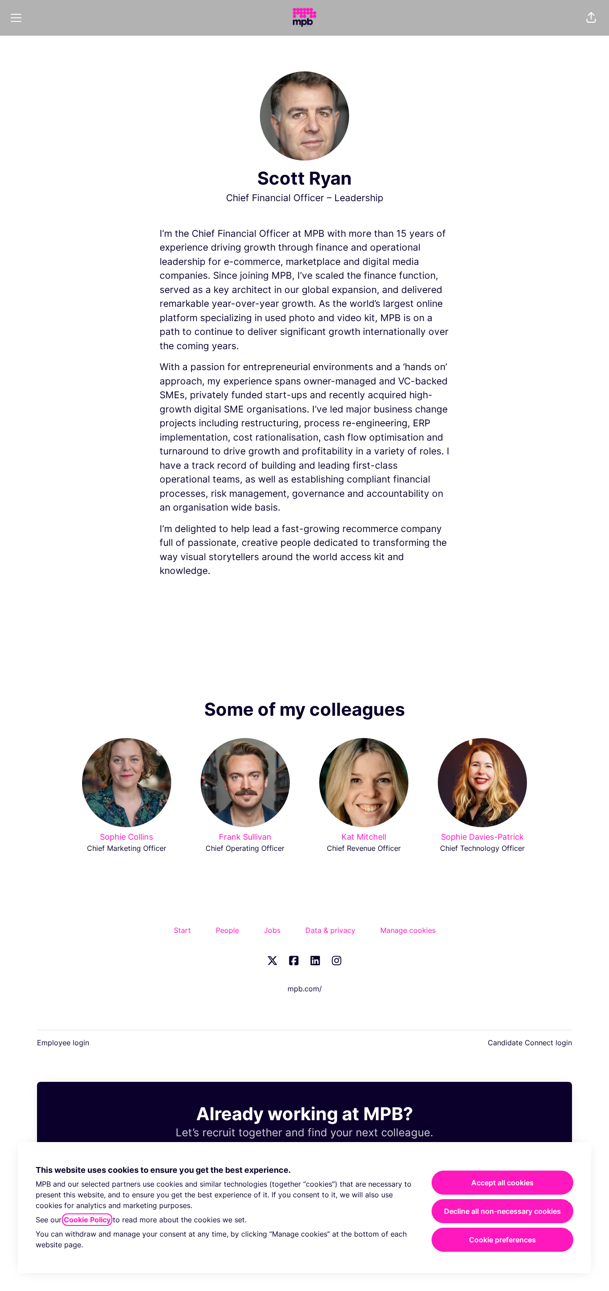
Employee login (63, 1042)
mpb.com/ (305, 988)
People (227, 930)
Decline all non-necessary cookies (502, 1211)
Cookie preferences (502, 1239)
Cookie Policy (87, 1219)
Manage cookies (408, 930)
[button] (591, 17)
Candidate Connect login (530, 1042)
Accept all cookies (502, 1182)
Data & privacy (330, 930)
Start (182, 930)
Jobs (272, 930)
